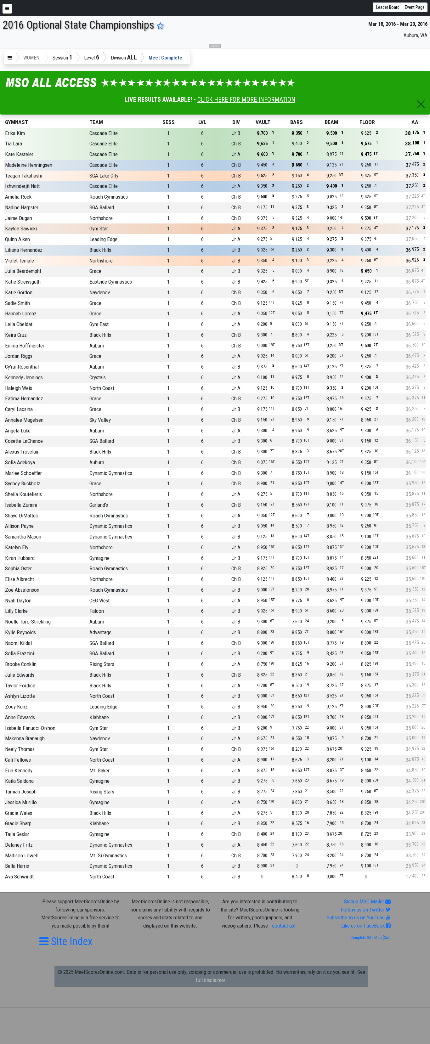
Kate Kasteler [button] (19, 154)
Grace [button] (95, 271)
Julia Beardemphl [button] (23, 271)
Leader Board (387, 7)
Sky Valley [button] (100, 420)
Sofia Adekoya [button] (20, 462)
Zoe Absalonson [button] (22, 590)
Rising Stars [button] (101, 664)
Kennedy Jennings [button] (24, 377)
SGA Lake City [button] (103, 175)
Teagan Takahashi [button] (23, 175)
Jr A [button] (236, 154)
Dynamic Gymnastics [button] (110, 473)
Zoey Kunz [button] (16, 706)
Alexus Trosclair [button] (22, 452)
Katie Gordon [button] (18, 292)
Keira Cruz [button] (16, 335)
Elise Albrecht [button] (19, 579)
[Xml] (386, 937)
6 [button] (202, 133)
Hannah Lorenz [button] (21, 313)
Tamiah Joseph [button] (21, 791)
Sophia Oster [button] (18, 568)
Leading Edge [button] (103, 239)
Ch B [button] (236, 143)
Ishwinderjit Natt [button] (22, 186)
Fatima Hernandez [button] (24, 398)
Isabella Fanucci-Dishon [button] (30, 728)
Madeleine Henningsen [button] (28, 165)
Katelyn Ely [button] (16, 547)
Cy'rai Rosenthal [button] (22, 367)
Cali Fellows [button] (18, 760)
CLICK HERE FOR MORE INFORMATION (246, 99)
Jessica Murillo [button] (21, 802)
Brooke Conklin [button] (21, 664)
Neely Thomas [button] (20, 749)
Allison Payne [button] (19, 526)
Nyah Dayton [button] (18, 600)
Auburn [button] (96, 345)
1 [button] (168, 133)
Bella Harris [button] (17, 866)
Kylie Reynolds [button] (20, 632)
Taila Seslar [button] (17, 834)
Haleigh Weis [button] (18, 388)
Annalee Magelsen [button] (24, 420)
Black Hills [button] (100, 250)
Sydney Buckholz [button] (22, 483)
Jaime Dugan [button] (18, 218)
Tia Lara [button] (13, 143)
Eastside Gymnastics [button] (110, 282)
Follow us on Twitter (363, 909)
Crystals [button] (97, 377)
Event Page (415, 7)
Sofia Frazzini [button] (19, 653)
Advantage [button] (100, 632)
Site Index (70, 941)
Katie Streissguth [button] (23, 282)
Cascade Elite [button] (103, 133)
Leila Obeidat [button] (18, 324)
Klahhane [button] (99, 717)
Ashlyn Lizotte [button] (20, 696)
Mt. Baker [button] (99, 770)
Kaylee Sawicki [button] (21, 228)
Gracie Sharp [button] (18, 823)
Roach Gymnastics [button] (108, 197)
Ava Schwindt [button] (19, 876)
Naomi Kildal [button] (18, 643)
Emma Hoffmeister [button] (24, 345)
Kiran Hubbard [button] (20, 558)
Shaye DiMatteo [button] (21, 515)
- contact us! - (283, 926)
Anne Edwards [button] (20, 717)
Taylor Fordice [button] (20, 685)
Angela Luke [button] (18, 430)
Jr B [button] (236, 133)
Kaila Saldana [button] (19, 781)
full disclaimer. (211, 980)
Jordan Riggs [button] (18, 356)
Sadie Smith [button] (17, 303)
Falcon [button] (96, 611)
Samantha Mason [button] (23, 536)
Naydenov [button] (99, 292)
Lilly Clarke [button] (16, 611)
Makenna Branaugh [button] (25, 738)
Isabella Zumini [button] (21, 505)
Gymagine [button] (99, 558)
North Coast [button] (101, 388)
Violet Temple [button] (19, 260)
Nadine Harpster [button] (21, 207)
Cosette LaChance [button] (24, 441)
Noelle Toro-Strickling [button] (28, 621)
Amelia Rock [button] (18, 197)
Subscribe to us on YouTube (356, 917)
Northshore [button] (101, 218)
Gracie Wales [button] (18, 813)
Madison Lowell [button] (21, 855)
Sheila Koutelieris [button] (23, 494)
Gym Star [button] (98, 228)
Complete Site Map (366, 937)
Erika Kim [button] (15, 133)
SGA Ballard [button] (101, 207)
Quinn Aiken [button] (17, 239)
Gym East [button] (99, 324)
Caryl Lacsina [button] (19, 409)
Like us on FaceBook (363, 926)
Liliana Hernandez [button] (23, 250)
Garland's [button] (98, 505)
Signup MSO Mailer (364, 901)
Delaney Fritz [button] (19, 845)
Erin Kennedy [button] (18, 770)
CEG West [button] (99, 600)
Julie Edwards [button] (19, 675)
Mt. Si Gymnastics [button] (108, 855)
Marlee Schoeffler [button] (23, 473)
